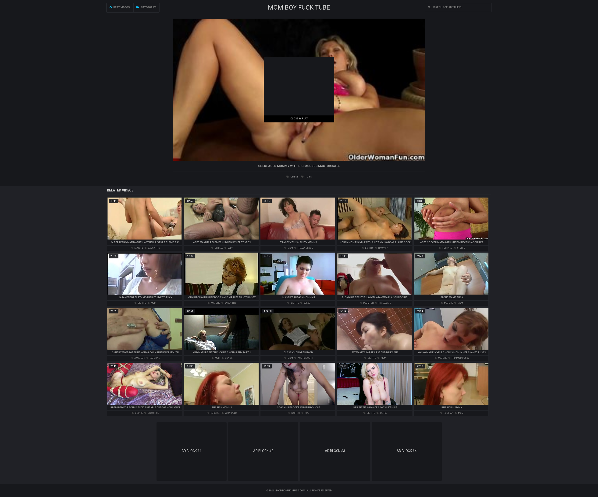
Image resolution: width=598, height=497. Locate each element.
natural (154, 358)
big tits (369, 248)
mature (138, 248)
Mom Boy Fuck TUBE (299, 7)
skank (228, 358)
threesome (384, 303)
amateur (139, 358)
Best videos (121, 7)
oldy (230, 248)
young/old (230, 413)
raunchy (383, 248)
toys (308, 176)
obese (294, 176)
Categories (148, 7)
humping (446, 248)
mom (290, 248)
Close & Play (299, 118)
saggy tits (153, 248)
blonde (139, 413)
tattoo (383, 413)
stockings (153, 413)
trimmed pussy (460, 358)
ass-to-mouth (305, 358)
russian (215, 413)
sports (461, 248)
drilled (218, 248)
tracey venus (305, 248)
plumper (368, 303)
